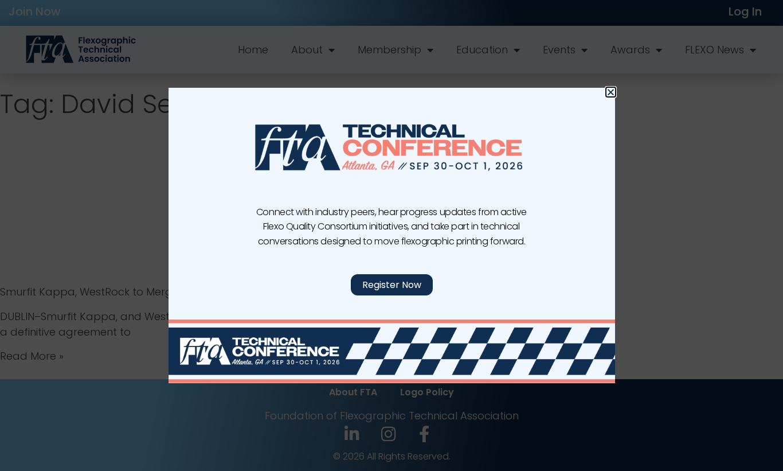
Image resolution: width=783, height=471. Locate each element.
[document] (391, 235)
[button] (610, 92)
